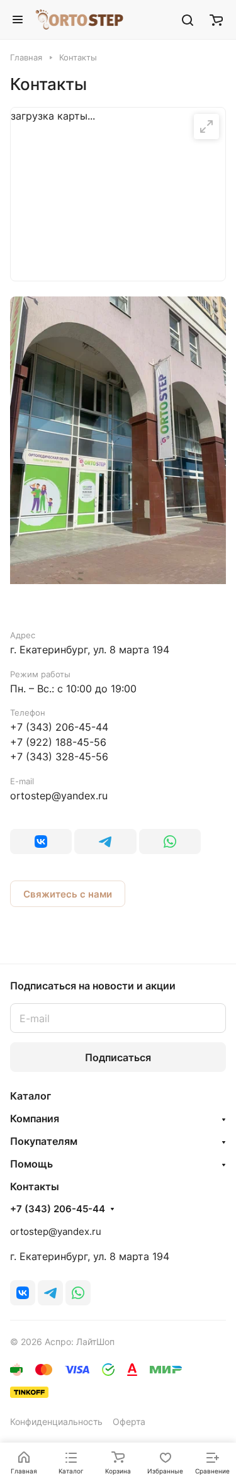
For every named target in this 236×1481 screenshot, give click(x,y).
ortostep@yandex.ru (59, 795)
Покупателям (43, 1141)
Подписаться (118, 1057)
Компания (34, 1118)
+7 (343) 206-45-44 (59, 727)
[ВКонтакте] (41, 841)
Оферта (129, 1421)
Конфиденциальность (56, 1421)
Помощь (31, 1163)
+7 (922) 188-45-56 (58, 742)
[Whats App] (170, 841)
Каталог (30, 1096)
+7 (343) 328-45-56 (59, 756)
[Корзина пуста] (216, 19)
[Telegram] (105, 841)
